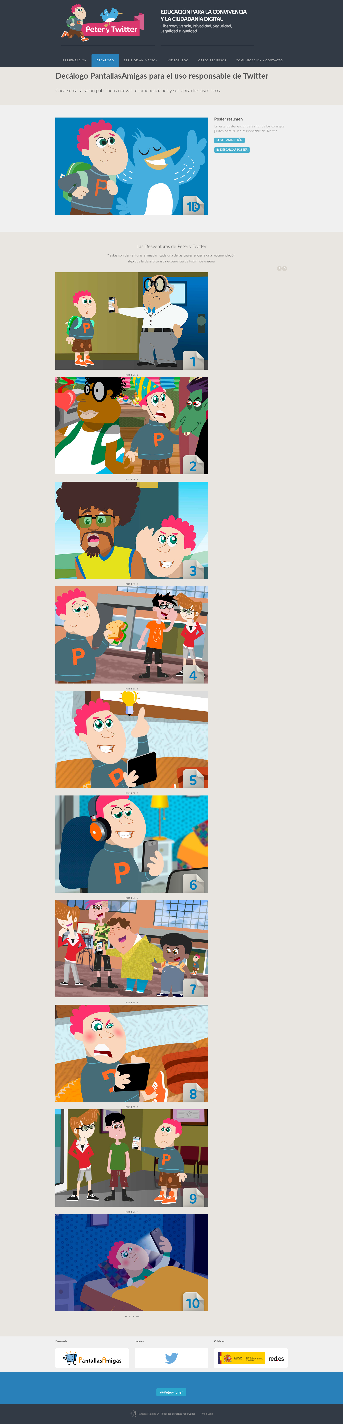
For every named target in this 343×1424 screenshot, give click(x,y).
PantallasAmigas (146, 1414)
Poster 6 (131, 898)
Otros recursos (212, 60)
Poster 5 (131, 793)
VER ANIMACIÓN (230, 140)
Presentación (75, 60)
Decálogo (105, 60)
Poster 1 (131, 375)
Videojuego (178, 60)
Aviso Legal (207, 1414)
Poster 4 (131, 688)
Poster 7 (131, 1002)
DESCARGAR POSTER (233, 149)
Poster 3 (131, 584)
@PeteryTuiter (171, 1392)
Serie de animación (141, 60)
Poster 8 (131, 1107)
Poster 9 (131, 1212)
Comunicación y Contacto (259, 60)
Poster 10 (132, 1316)
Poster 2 (131, 479)
